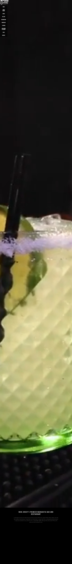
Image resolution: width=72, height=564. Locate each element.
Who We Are (4, 22)
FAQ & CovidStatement (4, 29)
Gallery (3, 16)
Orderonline (3, 10)
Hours (4, 13)
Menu (4, 6)
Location (3, 25)
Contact (3, 35)
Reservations (3, 19)
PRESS (4, 32)
